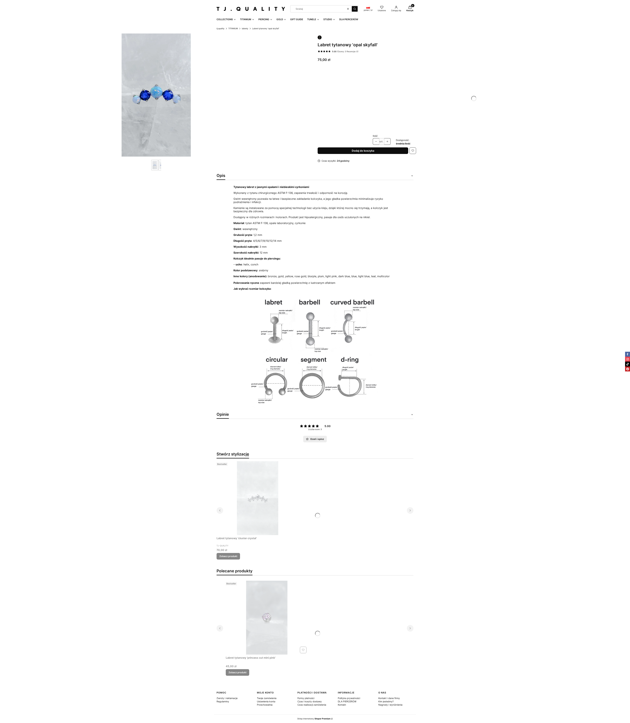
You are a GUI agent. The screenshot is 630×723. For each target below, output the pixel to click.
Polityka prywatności (349, 698)
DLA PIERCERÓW (347, 701)
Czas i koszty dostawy (309, 701)
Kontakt (342, 704)
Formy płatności (305, 698)
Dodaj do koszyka (363, 150)
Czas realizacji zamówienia (311, 704)
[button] (355, 9)
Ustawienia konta (266, 701)
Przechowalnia (265, 704)
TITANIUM (233, 28)
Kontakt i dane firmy (389, 698)
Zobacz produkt (228, 556)
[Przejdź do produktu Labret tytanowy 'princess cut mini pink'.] (267, 618)
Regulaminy (223, 701)
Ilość (375, 135)
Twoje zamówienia (266, 698)
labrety (245, 28)
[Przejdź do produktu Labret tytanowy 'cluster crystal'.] (258, 498)
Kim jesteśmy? (386, 701)
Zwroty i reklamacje (227, 698)
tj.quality (220, 28)
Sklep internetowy (313, 718)
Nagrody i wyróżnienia (390, 704)
